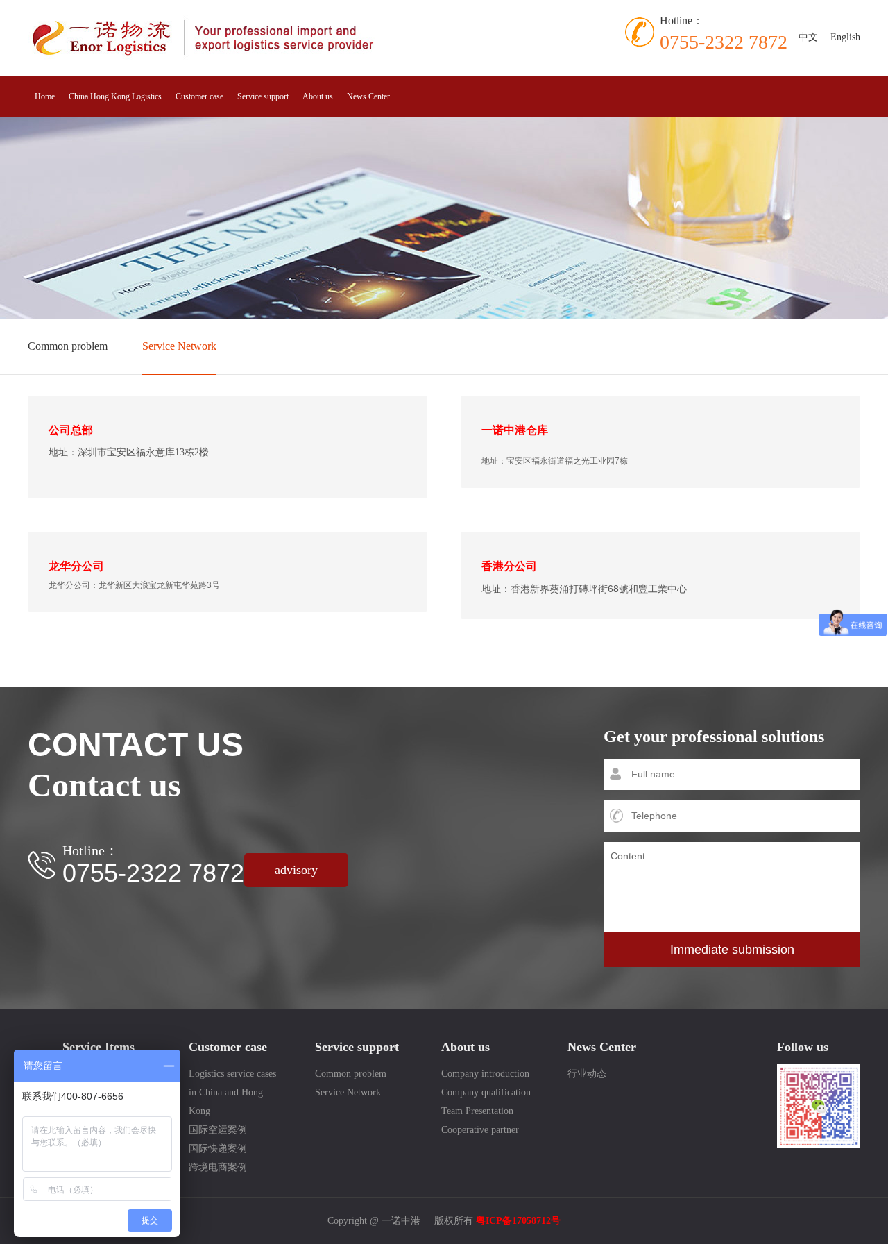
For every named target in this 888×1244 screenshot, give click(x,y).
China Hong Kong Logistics (115, 96)
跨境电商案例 (218, 1167)
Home (45, 96)
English (845, 37)
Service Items (98, 1047)
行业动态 (586, 1073)
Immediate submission (732, 950)
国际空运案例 (218, 1130)
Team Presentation (477, 1111)
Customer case (199, 96)
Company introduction (485, 1073)
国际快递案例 (218, 1148)
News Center (368, 96)
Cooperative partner (480, 1130)
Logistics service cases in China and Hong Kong (232, 1092)
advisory (296, 870)
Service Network (179, 346)
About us (317, 96)
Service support (263, 96)
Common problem (68, 346)
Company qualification (486, 1092)
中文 (808, 37)
